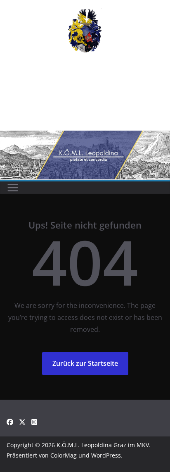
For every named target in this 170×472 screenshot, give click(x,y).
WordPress (106, 455)
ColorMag (63, 455)
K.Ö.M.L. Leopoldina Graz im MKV (103, 445)
